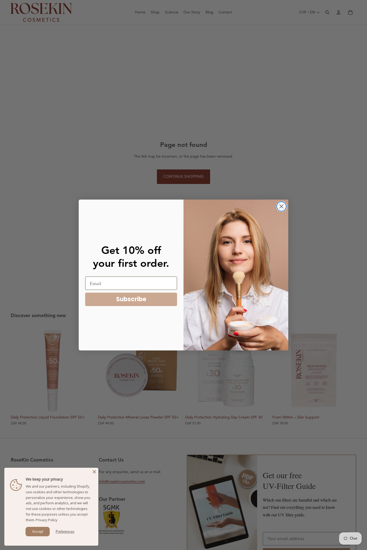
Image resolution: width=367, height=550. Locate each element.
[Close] (94, 471)
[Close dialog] (281, 206)
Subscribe (131, 299)
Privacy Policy (46, 519)
